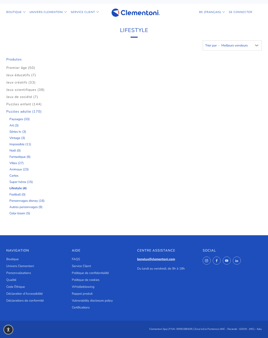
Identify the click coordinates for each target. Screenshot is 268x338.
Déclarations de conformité (25, 300)
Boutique (14, 12)
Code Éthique (15, 287)
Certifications (81, 307)
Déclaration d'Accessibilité (24, 294)
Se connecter (240, 12)
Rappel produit (82, 294)
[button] (8, 330)
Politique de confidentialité (90, 273)
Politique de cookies (85, 280)
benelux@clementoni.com (156, 259)
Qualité (11, 280)
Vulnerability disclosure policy (92, 300)
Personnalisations (18, 273)
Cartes (13, 175)
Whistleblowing (83, 287)
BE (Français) (210, 12)
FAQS (76, 259)
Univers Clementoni (46, 12)
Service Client (83, 12)
